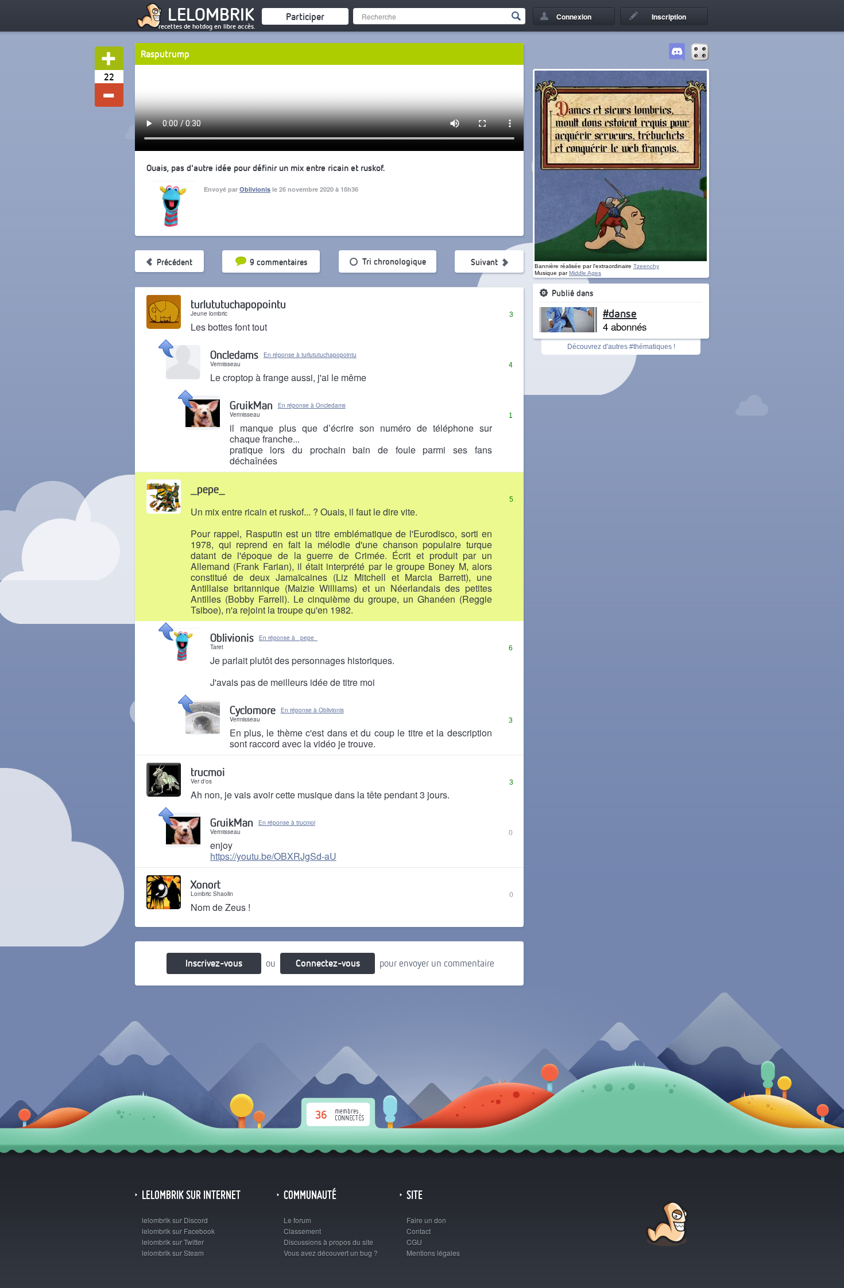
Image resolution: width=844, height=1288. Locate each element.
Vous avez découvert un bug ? (331, 1253)
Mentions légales (433, 1253)
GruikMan (251, 405)
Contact (418, 1231)
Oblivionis (254, 189)
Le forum (297, 1220)
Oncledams (234, 354)
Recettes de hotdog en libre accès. (206, 26)
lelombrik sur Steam (173, 1253)
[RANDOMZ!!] (700, 53)
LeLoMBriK (665, 1225)
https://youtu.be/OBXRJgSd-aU (273, 856)
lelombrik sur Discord (175, 1220)
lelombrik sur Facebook (178, 1231)
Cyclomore (253, 709)
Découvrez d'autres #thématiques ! (621, 347)
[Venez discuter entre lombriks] (677, 53)
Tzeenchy (646, 266)
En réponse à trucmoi (286, 822)
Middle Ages (585, 273)
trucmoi (208, 771)
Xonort (205, 884)
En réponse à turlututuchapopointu (310, 355)
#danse (620, 313)
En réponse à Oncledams (312, 405)
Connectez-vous (328, 963)
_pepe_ (208, 488)
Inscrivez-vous (213, 963)
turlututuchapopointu (238, 304)
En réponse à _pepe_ (288, 638)
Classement (302, 1231)
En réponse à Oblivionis (312, 710)
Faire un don (426, 1220)
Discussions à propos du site (328, 1242)
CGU (414, 1242)
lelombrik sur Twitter (173, 1242)
